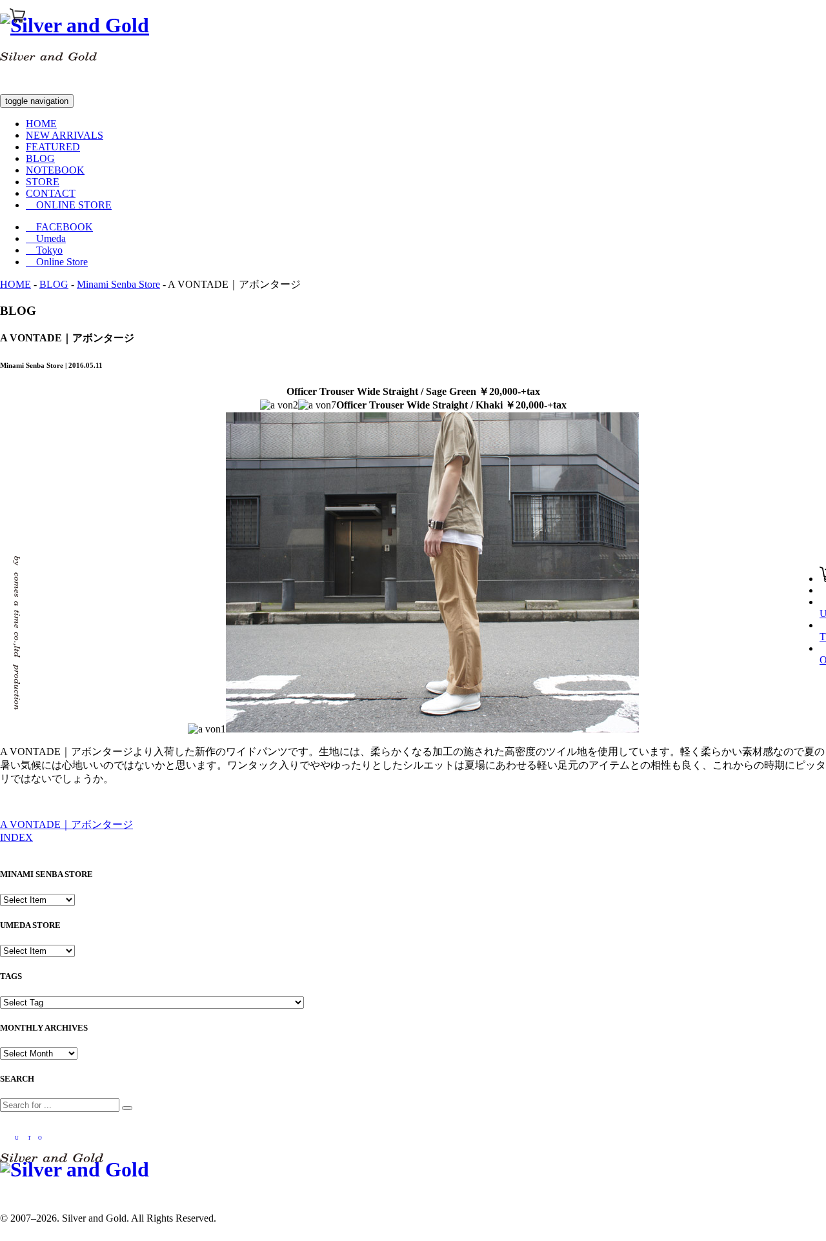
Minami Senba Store (118, 284)
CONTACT (51, 193)
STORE (42, 181)
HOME (41, 123)
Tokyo (44, 250)
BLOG (40, 158)
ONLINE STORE (69, 204)
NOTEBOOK (55, 170)
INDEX (16, 837)
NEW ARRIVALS (64, 135)
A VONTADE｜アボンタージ (66, 824)
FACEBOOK (59, 226)
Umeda (46, 238)
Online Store (57, 261)
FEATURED (53, 146)
